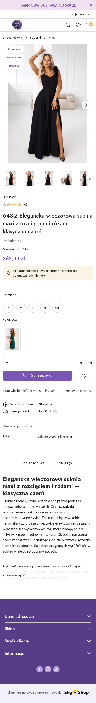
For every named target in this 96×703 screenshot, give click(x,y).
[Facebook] (39, 669)
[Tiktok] (56, 669)
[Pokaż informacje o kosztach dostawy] (55, 411)
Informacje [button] (14, 653)
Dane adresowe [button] (19, 616)
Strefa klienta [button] (17, 641)
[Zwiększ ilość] (81, 363)
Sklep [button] (10, 629)
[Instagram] (48, 669)
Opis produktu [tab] (35, 463)
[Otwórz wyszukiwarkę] (68, 24)
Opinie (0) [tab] (65, 463)
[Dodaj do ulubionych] (84, 376)
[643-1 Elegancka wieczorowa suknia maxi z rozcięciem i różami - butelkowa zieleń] (12, 338)
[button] (86, 105)
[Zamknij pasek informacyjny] (91, 5)
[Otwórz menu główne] (5, 24)
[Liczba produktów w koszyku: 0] (87, 24)
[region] (12, 339)
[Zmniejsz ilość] (6, 363)
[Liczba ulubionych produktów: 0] (78, 24)
